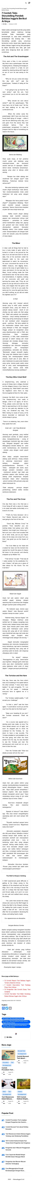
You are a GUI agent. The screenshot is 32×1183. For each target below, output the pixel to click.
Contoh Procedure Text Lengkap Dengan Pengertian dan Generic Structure (16, 1122)
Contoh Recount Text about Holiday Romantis (23, 1058)
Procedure (6, 1062)
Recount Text (21, 1051)
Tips (9, 1091)
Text (12, 1062)
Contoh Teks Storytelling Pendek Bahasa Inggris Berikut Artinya (15, 1026)
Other (4, 1091)
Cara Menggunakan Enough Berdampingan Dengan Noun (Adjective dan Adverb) (15, 1171)
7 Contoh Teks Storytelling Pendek (13, 1018)
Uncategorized (7, 1065)
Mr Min (5, 24)
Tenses (20, 1091)
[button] (25, 3)
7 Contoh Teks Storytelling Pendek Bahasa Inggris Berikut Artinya (15, 1021)
